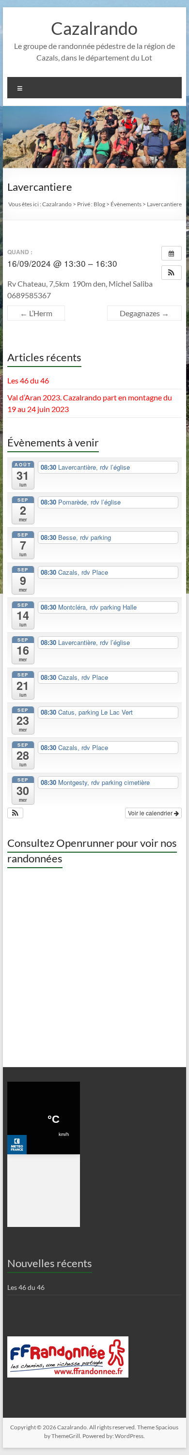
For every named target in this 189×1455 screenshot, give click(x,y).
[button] (171, 272)
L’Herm (36, 313)
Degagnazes (144, 313)
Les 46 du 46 (28, 380)
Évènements (126, 204)
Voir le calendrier (151, 813)
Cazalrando (94, 28)
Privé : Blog (91, 204)
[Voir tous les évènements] (171, 253)
